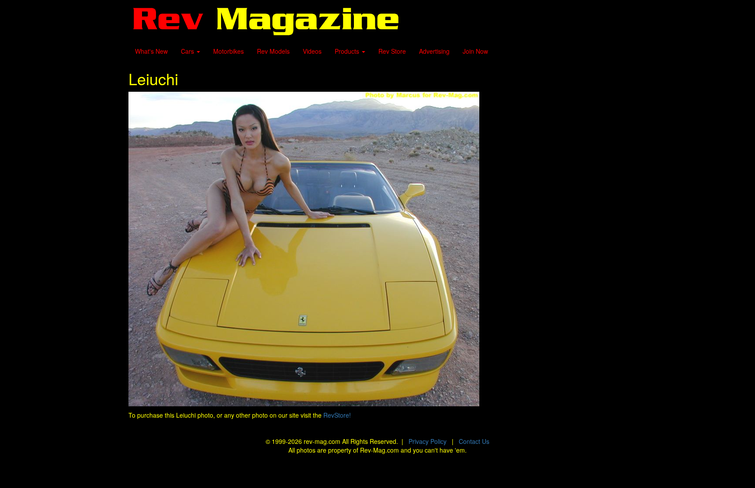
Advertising (434, 51)
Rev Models (273, 51)
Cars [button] (188, 51)
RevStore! (337, 415)
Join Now (475, 51)
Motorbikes (228, 51)
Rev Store (392, 51)
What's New (151, 51)
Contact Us (474, 441)
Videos (312, 51)
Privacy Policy (428, 441)
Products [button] (348, 51)
